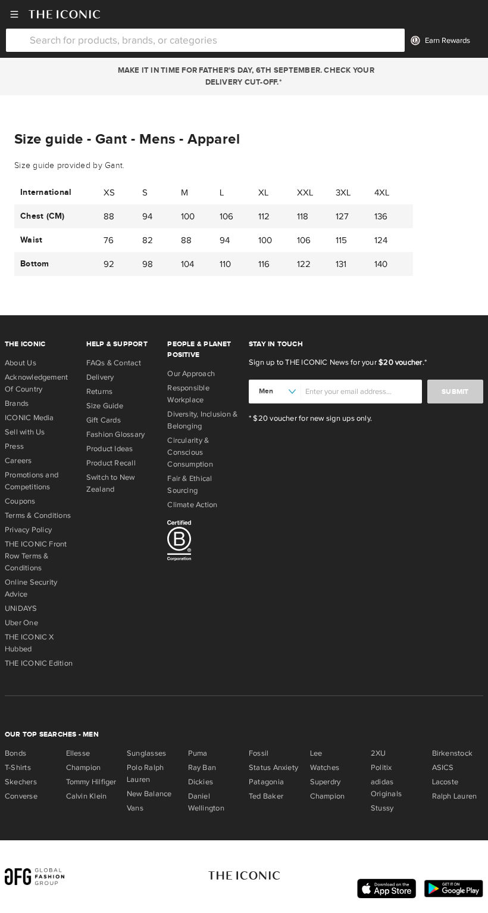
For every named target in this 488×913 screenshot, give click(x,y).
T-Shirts (18, 767)
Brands (17, 403)
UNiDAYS (21, 608)
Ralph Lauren (454, 796)
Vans (135, 808)
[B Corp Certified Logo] (203, 542)
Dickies (201, 782)
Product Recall (111, 463)
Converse (21, 796)
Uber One (21, 623)
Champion (83, 767)
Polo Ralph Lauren (145, 773)
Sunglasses (146, 753)
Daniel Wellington (206, 802)
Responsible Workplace (188, 394)
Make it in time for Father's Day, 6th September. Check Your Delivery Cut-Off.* (244, 76)
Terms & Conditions (38, 515)
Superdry (325, 782)
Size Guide (104, 406)
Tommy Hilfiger (91, 782)
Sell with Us (25, 432)
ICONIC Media (29, 418)
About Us (20, 363)
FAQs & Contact (113, 363)
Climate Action (192, 505)
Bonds (15, 753)
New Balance (149, 794)
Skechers (21, 782)
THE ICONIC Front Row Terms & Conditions (36, 556)
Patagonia (266, 782)
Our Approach (191, 373)
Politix (381, 767)
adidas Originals (386, 788)
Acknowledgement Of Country (36, 383)
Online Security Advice (31, 588)
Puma (198, 753)
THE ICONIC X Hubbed (29, 643)
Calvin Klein (86, 796)
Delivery (100, 377)
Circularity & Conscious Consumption (189, 452)
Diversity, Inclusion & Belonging (202, 420)
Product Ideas (109, 449)
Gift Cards (103, 420)
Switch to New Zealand (110, 483)
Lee (316, 753)
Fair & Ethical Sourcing (189, 484)
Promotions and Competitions (31, 481)
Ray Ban (202, 767)
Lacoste (445, 782)
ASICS (443, 767)
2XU (378, 753)
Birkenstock (452, 753)
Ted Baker (266, 796)
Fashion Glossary (115, 434)
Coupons (20, 501)
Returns (99, 391)
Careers (18, 460)
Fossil (258, 753)
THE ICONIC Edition (39, 663)
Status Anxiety (273, 767)
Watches (325, 767)
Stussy (382, 808)
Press (14, 446)
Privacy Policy (28, 530)
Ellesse (78, 753)
